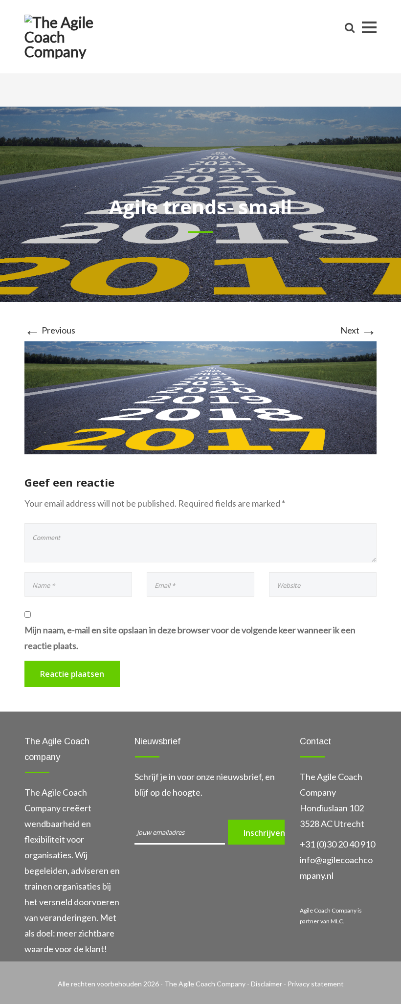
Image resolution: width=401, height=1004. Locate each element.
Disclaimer (267, 984)
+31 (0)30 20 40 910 (337, 844)
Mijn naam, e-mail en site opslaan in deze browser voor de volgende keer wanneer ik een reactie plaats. (190, 638)
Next (358, 330)
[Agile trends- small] (200, 396)
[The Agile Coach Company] (68, 35)
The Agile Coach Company (204, 984)
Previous (49, 330)
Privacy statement (316, 984)
